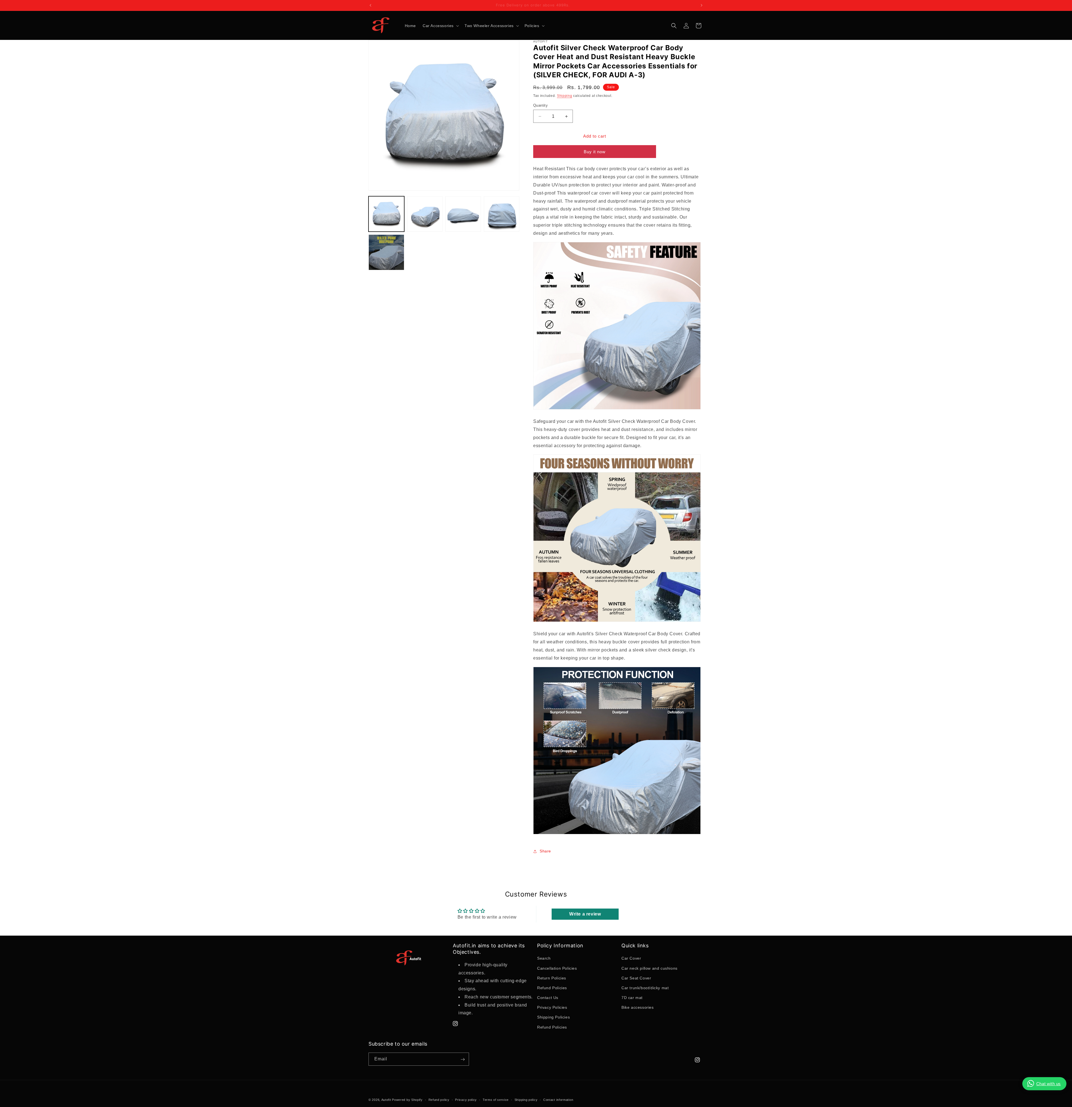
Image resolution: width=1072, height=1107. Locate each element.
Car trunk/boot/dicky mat (645, 988)
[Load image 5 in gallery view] (386, 252)
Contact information (558, 1099)
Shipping (564, 96)
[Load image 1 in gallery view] (386, 214)
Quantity (540, 105)
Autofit (386, 1099)
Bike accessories (637, 1007)
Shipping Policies (553, 1017)
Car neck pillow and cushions (649, 968)
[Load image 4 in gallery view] (502, 214)
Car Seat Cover (636, 978)
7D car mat (632, 997)
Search (544, 958)
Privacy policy (466, 1099)
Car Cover (631, 958)
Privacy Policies (552, 1007)
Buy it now (595, 152)
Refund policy (439, 1099)
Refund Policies (552, 988)
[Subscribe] (462, 1059)
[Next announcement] (701, 5)
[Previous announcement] (370, 5)
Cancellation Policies (557, 968)
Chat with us (1048, 1083)
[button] (440, 26)
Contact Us (547, 997)
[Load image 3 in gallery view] (463, 214)
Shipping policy (526, 1099)
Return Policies (551, 978)
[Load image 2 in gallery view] (425, 214)
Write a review (585, 913)
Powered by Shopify (407, 1099)
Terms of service (496, 1099)
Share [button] (545, 851)
